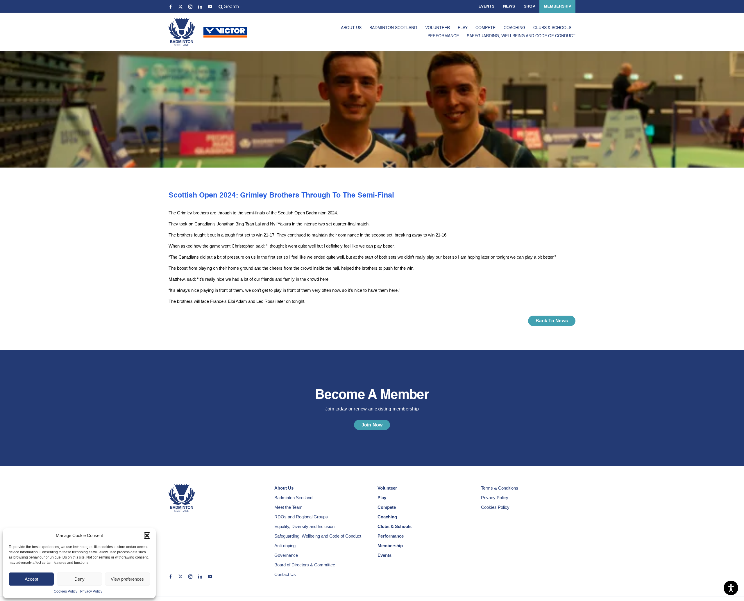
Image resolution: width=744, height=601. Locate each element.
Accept (31, 579)
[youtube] (210, 7)
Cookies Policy (65, 591)
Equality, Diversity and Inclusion (304, 526)
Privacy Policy (91, 591)
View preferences (127, 579)
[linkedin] (200, 7)
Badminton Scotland (293, 497)
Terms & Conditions (499, 488)
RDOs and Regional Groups (301, 516)
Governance (286, 555)
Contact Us (285, 574)
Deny (79, 579)
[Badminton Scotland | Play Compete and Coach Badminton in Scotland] (182, 20)
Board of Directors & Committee (304, 564)
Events (486, 6)
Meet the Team (288, 507)
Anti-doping (285, 545)
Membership (557, 6)
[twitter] (180, 7)
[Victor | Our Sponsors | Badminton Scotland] (225, 28)
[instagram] (190, 7)
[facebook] (171, 7)
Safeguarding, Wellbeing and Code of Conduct (317, 536)
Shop (529, 6)
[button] (147, 535)
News (509, 6)
